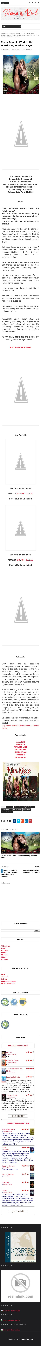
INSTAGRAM (20, 752)
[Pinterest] (38, 2)
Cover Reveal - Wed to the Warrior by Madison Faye (19, 857)
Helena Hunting (12, 1054)
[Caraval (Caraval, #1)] (32, 1195)
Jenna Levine (11, 1079)
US (18, 494)
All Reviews (5, 946)
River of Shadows (8, 1174)
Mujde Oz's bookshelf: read (18, 1123)
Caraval (4, 1191)
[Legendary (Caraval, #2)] (32, 1187)
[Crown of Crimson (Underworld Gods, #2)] (32, 1171)
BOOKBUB (20, 757)
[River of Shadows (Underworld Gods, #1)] (32, 1179)
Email (3, 974)
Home (2, 32)
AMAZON (20, 742)
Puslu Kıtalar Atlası (8, 1130)
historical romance (15, 33)
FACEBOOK (20, 750)
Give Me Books (21, 32)
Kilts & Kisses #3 (29, 33)
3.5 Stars (4, 955)
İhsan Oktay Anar (7, 1131)
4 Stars (3, 953)
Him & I (9, 1052)
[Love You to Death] (4, 1082)
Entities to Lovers (12, 1061)
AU (31, 494)
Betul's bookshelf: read (18, 1046)
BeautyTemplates (27, 1339)
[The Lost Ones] (4, 1100)
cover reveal (10, 32)
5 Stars (3, 948)
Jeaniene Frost (11, 1073)
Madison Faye (5, 35)
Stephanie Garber (7, 1184)
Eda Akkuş (6, 1149)
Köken (4, 1148)
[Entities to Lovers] (4, 1065)
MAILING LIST (20, 747)
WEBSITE (20, 744)
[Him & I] (4, 1057)
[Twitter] (32, 2)
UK (22, 494)
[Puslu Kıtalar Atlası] (32, 1134)
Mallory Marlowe (12, 1062)
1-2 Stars (4, 959)
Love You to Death (13, 1077)
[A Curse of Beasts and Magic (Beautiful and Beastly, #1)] (4, 1074)
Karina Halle (6, 1168)
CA (27, 494)
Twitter (4, 979)
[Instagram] (35, 2)
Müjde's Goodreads (8, 981)
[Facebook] (29, 2)
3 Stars (3, 957)
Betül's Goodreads (8, 983)
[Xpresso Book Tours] (20, 1262)
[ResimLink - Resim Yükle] (20, 1301)
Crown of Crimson (8, 1166)
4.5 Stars (4, 950)
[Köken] (32, 1153)
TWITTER (20, 755)
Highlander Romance (29, 807)
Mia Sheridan (11, 1097)
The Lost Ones (11, 1095)
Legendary (5, 1182)
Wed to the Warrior (18, 35)
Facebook (4, 977)
